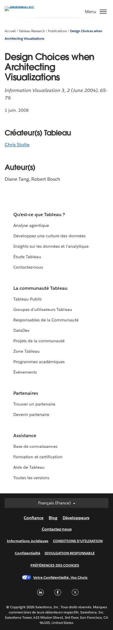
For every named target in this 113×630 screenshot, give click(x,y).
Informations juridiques (28, 540)
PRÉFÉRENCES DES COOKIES (54, 565)
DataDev (21, 330)
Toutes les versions (31, 477)
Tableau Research (32, 31)
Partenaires (25, 393)
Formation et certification (38, 456)
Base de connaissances (35, 446)
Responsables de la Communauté (46, 320)
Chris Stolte (17, 145)
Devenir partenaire (31, 414)
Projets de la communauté (39, 340)
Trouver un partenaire (34, 404)
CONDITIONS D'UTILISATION (78, 540)
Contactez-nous (28, 267)
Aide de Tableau (29, 467)
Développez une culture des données (49, 235)
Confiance (33, 517)
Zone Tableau (26, 351)
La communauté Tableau (40, 288)
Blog (53, 517)
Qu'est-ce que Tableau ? (39, 214)
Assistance (24, 435)
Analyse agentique (31, 225)
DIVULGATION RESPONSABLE (70, 553)
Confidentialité (27, 553)
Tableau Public (27, 299)
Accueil (10, 31)
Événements (25, 372)
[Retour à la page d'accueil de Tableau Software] (25, 6)
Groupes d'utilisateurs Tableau (42, 309)
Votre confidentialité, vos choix (60, 577)
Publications (57, 31)
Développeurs (76, 517)
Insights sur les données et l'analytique (51, 246)
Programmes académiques (39, 361)
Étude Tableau (27, 256)
